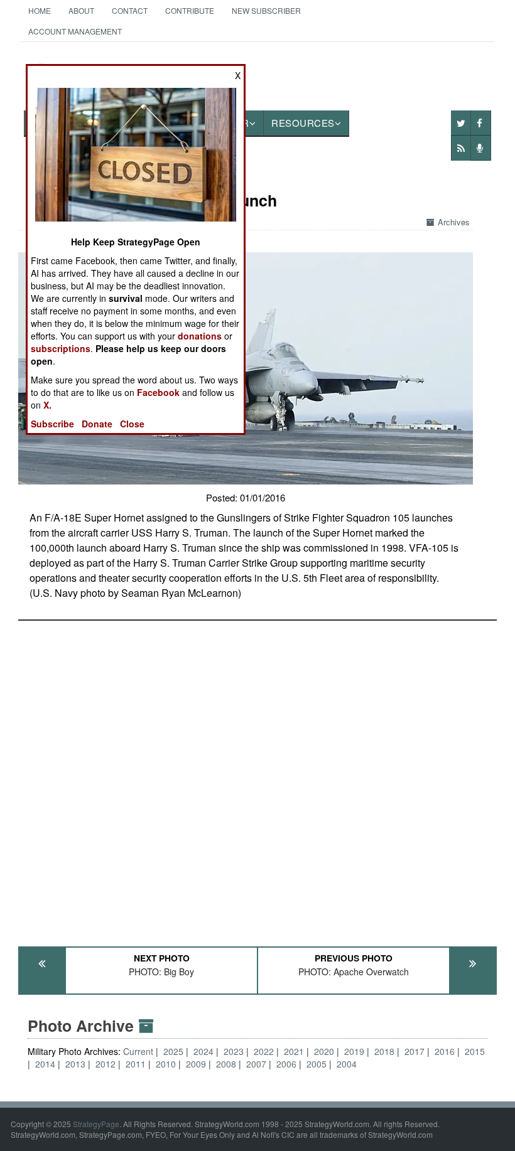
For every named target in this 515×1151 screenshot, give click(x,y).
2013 (75, 1063)
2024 (203, 1051)
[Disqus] (257, 777)
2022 (264, 1051)
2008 (226, 1063)
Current (139, 1051)
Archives (454, 222)
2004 (347, 1063)
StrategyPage (96, 1123)
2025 (173, 1051)
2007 (256, 1063)
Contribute (189, 10)
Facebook (158, 392)
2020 (324, 1051)
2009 (196, 1063)
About (81, 10)
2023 (234, 1051)
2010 (166, 1063)
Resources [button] (303, 122)
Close (132, 423)
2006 (286, 1063)
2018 (384, 1051)
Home (39, 10)
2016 (445, 1051)
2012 (105, 1063)
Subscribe (52, 423)
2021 (294, 1051)
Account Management (75, 31)
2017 (414, 1051)
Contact (130, 10)
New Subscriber (266, 10)
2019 (354, 1051)
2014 (45, 1063)
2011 (136, 1063)
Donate (97, 423)
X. (47, 405)
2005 (316, 1063)
